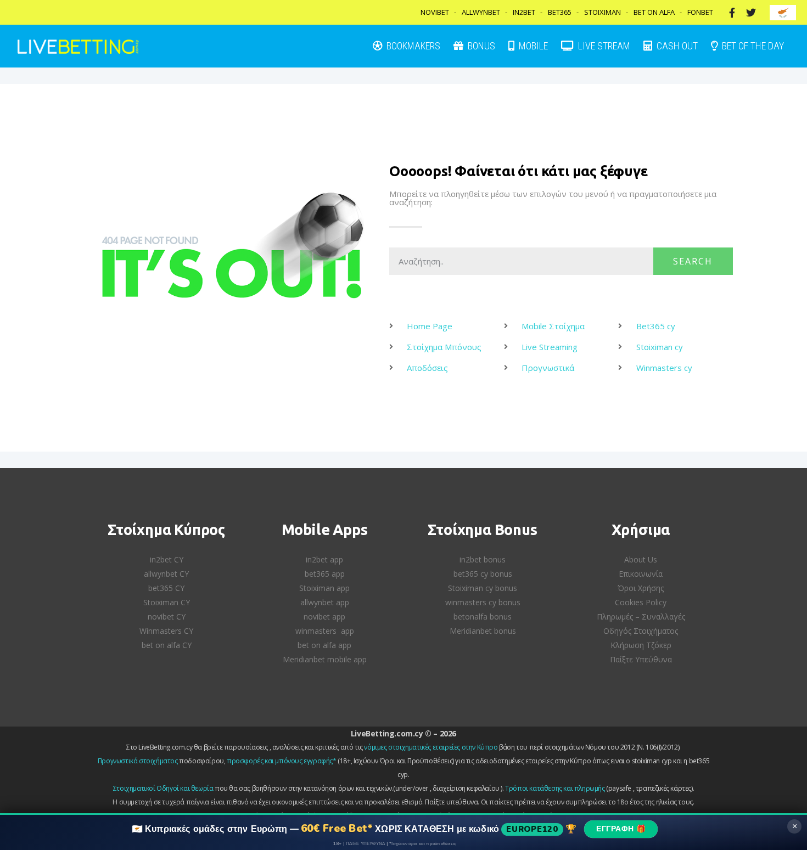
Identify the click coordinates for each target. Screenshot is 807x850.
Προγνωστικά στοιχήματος (138, 760)
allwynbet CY (166, 573)
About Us (640, 559)
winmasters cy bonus (482, 602)
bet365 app (325, 573)
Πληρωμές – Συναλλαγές (641, 616)
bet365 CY (166, 588)
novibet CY (167, 616)
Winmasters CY (166, 631)
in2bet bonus (482, 559)
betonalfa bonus (482, 616)
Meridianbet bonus (483, 631)
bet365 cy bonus (482, 573)
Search (693, 261)
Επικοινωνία (641, 573)
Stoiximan (602, 12)
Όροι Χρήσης (641, 588)
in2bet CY (166, 559)
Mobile (532, 46)
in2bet (524, 12)
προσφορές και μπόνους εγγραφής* (282, 760)
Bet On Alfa (654, 12)
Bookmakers (412, 46)
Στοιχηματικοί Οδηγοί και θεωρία (163, 788)
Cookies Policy (640, 602)
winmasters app (324, 631)
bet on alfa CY (167, 645)
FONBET (700, 12)
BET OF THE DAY (752, 46)
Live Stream (603, 46)
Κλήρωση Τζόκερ (640, 645)
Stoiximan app (324, 588)
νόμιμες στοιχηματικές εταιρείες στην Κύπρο (430, 747)
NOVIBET (435, 12)
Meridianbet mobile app (325, 659)
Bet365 (559, 12)
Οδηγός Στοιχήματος (640, 631)
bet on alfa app (324, 645)
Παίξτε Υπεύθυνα (641, 659)
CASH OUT (676, 46)
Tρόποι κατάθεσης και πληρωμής (554, 788)
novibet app (324, 616)
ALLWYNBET (481, 12)
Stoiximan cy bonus (482, 588)
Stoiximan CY (166, 602)
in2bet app (324, 559)
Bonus (480, 46)
